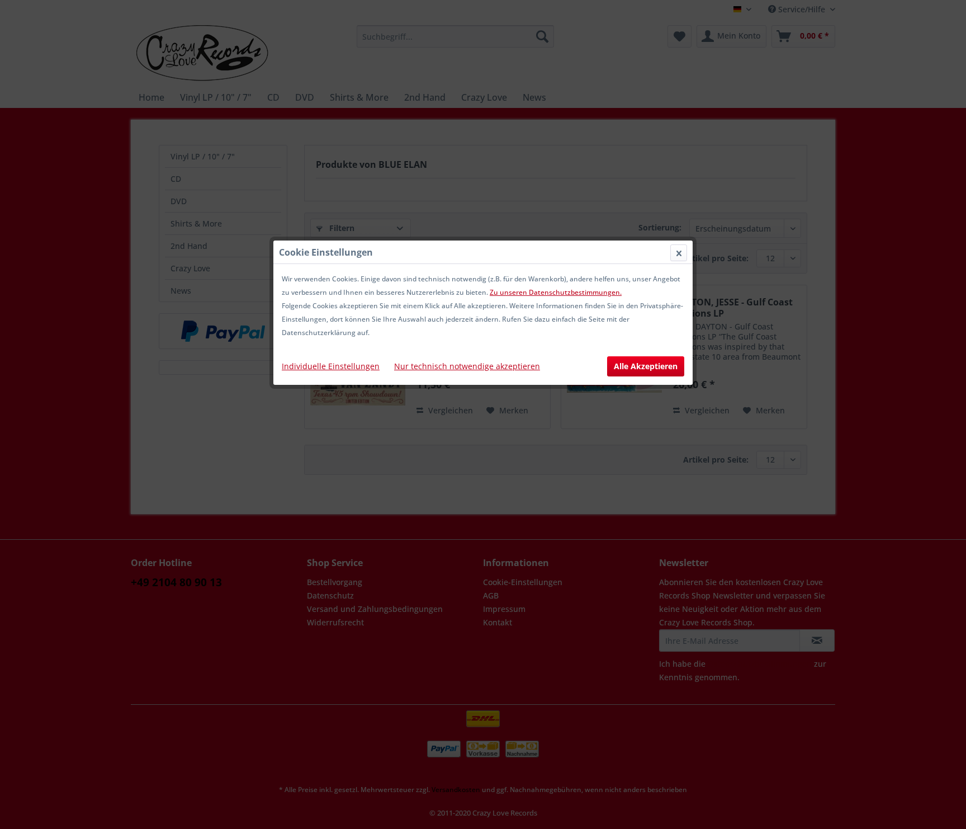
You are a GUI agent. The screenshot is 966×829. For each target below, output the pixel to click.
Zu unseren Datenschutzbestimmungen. (556, 292)
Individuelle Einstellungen (331, 366)
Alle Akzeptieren (646, 366)
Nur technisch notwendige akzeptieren (467, 366)
